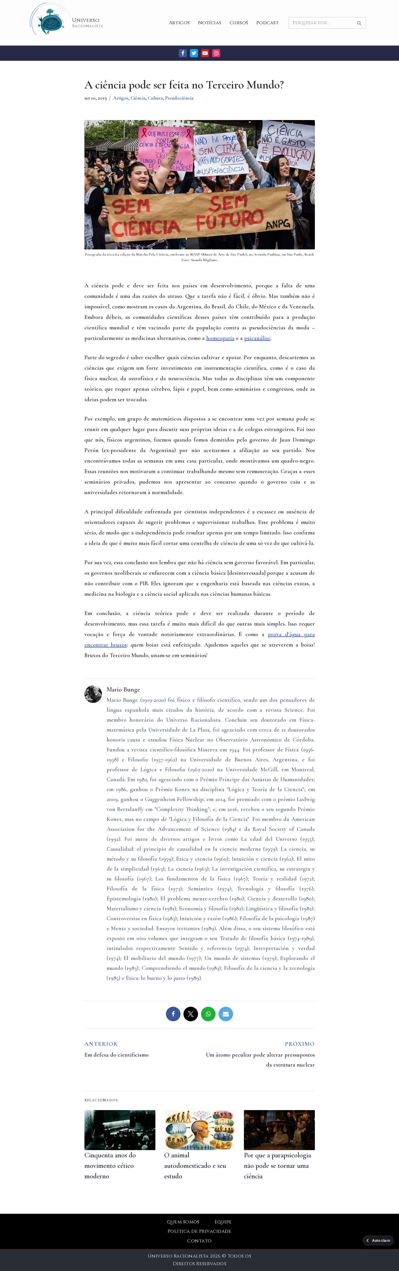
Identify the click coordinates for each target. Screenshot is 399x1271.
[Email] (225, 1014)
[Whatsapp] (208, 1014)
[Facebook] (183, 53)
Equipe (223, 1222)
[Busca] (359, 23)
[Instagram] (216, 53)
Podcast (267, 23)
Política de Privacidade (199, 1231)
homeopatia (220, 338)
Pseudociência (179, 98)
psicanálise (257, 338)
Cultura (155, 98)
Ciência (138, 98)
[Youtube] (205, 53)
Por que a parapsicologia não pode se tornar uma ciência (277, 1165)
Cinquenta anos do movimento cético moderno (110, 1165)
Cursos (239, 23)
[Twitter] (194, 53)
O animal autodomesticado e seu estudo (195, 1165)
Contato (199, 1241)
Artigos (179, 23)
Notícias (209, 23)
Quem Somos (183, 1222)
